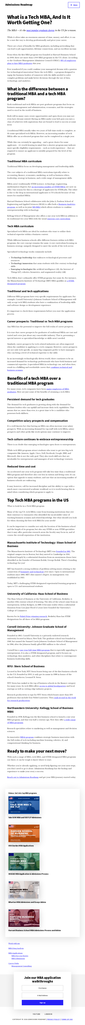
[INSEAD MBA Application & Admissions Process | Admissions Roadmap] (23, 861)
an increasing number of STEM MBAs (49, 187)
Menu (75, 5)
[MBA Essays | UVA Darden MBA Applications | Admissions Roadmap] (23, 833)
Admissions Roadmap (18, 4)
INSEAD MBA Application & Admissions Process (28, 874)
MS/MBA (36, 207)
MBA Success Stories (20, 956)
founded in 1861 (63, 551)
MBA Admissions (18, 959)
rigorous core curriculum (58, 219)
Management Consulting (22, 966)
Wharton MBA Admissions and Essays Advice (27, 902)
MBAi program (27, 737)
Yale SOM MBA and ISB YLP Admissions (24, 817)
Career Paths (13, 963)
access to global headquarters (52, 686)
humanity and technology (32, 572)
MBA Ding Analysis (16, 948)
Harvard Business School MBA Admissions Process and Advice (34, 930)
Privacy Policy (53, 1019)
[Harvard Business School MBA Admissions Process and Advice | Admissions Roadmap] (23, 918)
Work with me (14, 943)
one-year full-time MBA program (35, 650)
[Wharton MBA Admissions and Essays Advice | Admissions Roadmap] (23, 890)
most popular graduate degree (40, 30)
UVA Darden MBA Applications (21, 845)
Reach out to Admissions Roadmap (23, 777)
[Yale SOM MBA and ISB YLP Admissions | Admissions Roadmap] (23, 805)
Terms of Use (67, 1019)
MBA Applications (15, 953)
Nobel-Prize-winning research (33, 616)
